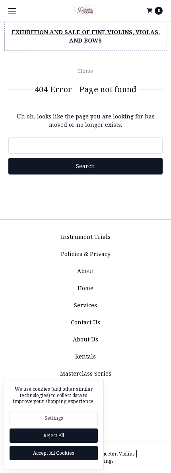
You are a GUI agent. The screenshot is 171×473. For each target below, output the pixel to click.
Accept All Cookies (53, 453)
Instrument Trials (86, 236)
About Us (85, 339)
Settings (54, 418)
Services (85, 305)
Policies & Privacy (86, 254)
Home (85, 70)
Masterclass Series (85, 373)
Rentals (85, 356)
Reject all (53, 435)
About (85, 271)
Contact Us (85, 322)
